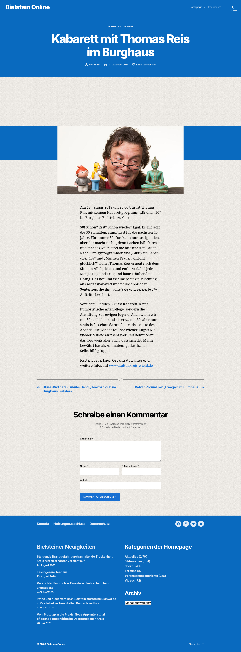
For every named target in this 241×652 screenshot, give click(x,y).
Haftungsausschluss (69, 524)
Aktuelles (114, 26)
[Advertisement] (120, 105)
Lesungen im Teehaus (52, 572)
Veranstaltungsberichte (141, 576)
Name (84, 466)
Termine (129, 26)
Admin (96, 64)
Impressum (214, 7)
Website (84, 480)
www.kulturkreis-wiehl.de (131, 366)
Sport (129, 566)
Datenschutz (100, 524)
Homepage (196, 7)
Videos (130, 580)
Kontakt (43, 524)
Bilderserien (133, 561)
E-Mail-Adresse (130, 466)
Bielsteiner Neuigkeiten (66, 546)
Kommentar (86, 439)
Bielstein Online (28, 7)
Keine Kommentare (146, 64)
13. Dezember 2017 (118, 64)
